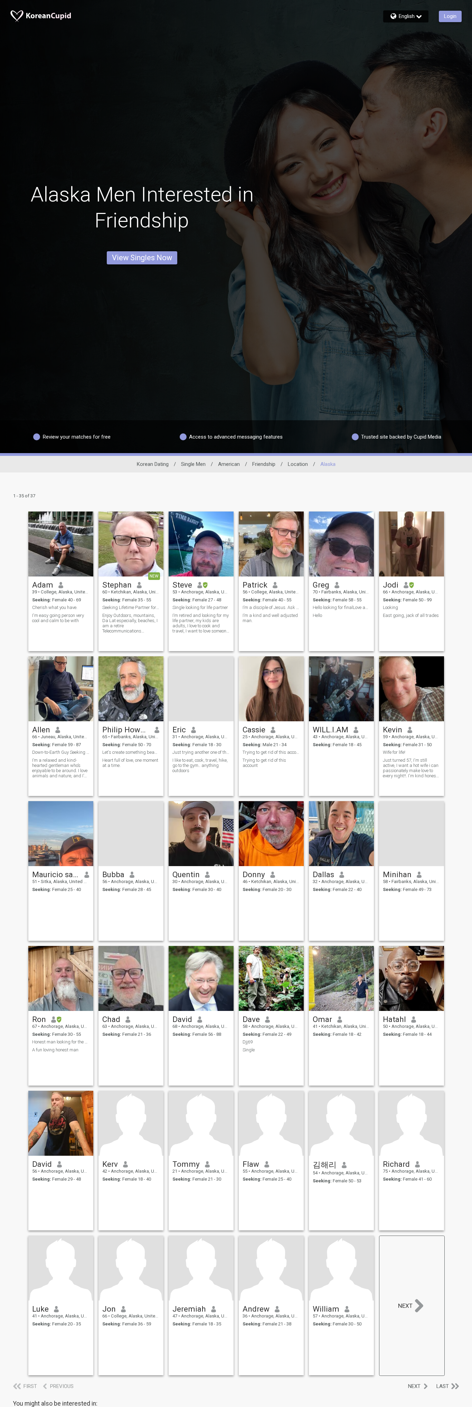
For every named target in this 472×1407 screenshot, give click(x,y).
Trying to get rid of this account (271, 752)
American (229, 464)
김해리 (325, 1164)
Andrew (256, 1308)
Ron (39, 1019)
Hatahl (394, 1019)
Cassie (254, 729)
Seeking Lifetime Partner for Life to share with (131, 607)
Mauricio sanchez (55, 874)
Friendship (263, 464)
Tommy (186, 1164)
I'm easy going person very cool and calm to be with (58, 618)
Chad (111, 1019)
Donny (254, 874)
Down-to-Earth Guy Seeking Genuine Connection (60, 752)
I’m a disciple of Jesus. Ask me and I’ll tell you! (271, 607)
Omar (322, 1019)
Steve (182, 584)
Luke (40, 1308)
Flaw (251, 1164)
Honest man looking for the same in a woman (60, 1041)
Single (249, 1049)
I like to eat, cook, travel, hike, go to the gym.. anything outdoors (200, 765)
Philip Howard (126, 729)
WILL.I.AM (330, 729)
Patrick (255, 584)
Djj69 (248, 1041)
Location (298, 464)
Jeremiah (189, 1308)
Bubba (113, 874)
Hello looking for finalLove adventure (341, 607)
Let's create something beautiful (131, 752)
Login (450, 16)
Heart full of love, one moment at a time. (130, 763)
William (326, 1308)
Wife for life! (394, 752)
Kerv (110, 1164)
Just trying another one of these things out (201, 752)
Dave (251, 1019)
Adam (42, 584)
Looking (390, 607)
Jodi (390, 584)
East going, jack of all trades (411, 615)
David (182, 1019)
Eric (179, 729)
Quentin (186, 874)
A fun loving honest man (55, 1049)
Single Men (193, 464)
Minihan (397, 874)
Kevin (392, 729)
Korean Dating (153, 464)
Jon (109, 1308)
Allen (41, 729)
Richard (396, 1164)
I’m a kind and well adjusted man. (270, 618)
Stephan (117, 584)
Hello (317, 615)
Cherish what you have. (54, 607)
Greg (321, 584)
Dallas (323, 874)
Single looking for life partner (200, 607)
